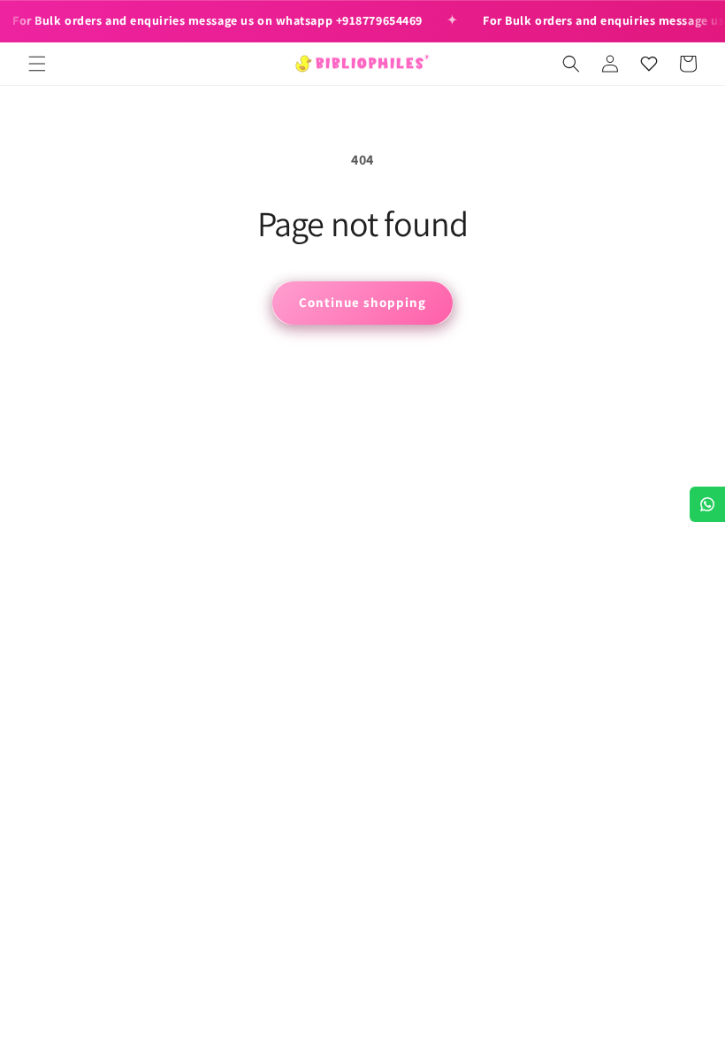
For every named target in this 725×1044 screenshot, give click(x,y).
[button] (37, 63)
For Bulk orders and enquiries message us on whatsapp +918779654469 (217, 20)
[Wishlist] (649, 63)
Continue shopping (362, 302)
